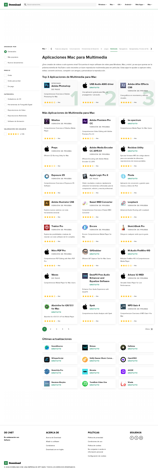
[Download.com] (12, 4)
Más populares (13, 57)
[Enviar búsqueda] (25, 4)
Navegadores (123, 49)
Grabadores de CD (14, 99)
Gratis (10, 75)
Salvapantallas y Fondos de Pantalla (140, 49)
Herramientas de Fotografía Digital (20, 105)
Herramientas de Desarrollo (90, 49)
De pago (11, 86)
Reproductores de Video (16, 110)
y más (22, 134)
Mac (111, 4)
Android (128, 4)
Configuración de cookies (97, 456)
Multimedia (113, 49)
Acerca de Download (53, 438)
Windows (101, 4)
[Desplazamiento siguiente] (151, 49)
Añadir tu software (52, 442)
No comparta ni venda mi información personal (97, 450)
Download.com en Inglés (55, 449)
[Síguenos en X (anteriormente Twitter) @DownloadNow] (136, 438)
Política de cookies (94, 446)
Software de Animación (16, 121)
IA (101, 49)
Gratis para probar (14, 81)
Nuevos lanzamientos (15, 63)
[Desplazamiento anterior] (51, 49)
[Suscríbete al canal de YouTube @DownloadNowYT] (141, 438)
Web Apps (139, 4)
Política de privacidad (95, 438)
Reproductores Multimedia (17, 116)
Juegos (106, 49)
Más (149, 5)
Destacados (12, 52)
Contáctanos (50, 446)
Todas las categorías (61, 49)
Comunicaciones (75, 49)
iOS (119, 4)
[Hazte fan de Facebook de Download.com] (132, 438)
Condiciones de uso (95, 442)
